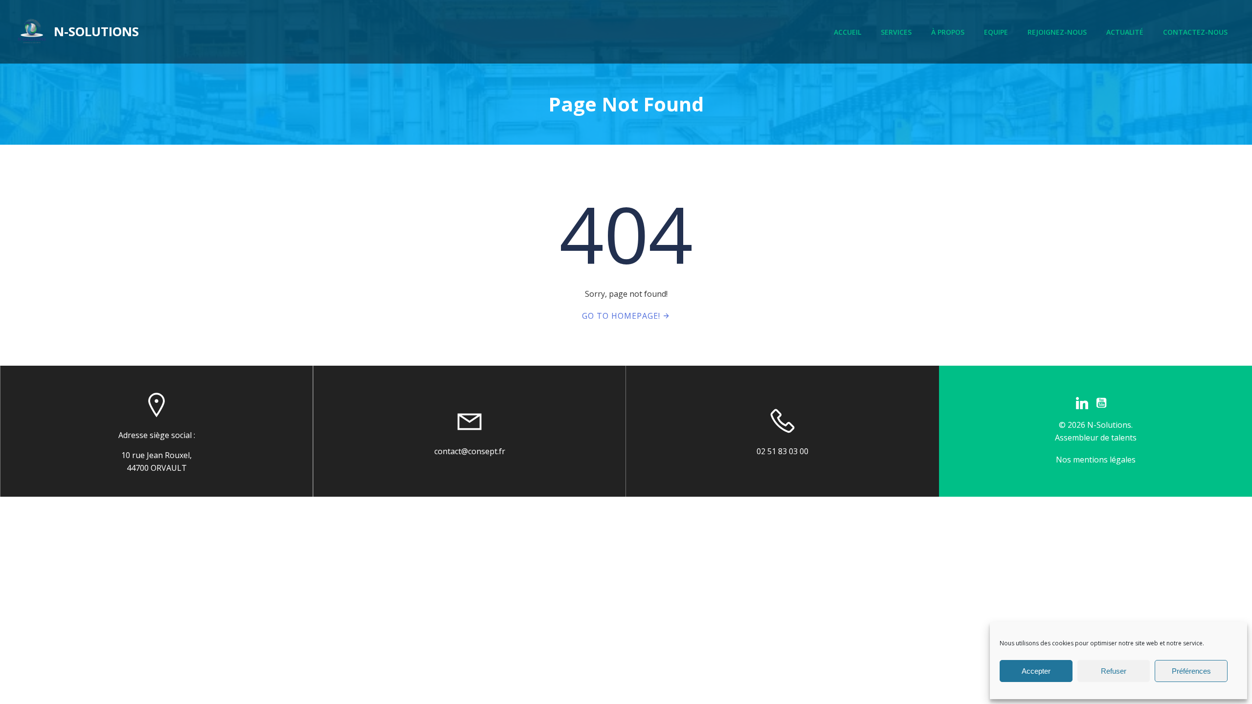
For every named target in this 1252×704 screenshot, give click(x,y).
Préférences (1191, 671)
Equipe (996, 32)
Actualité (1124, 32)
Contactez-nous (1195, 32)
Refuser (1113, 671)
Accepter (1036, 671)
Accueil (847, 32)
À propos (947, 32)
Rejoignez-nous (1057, 32)
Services (896, 32)
